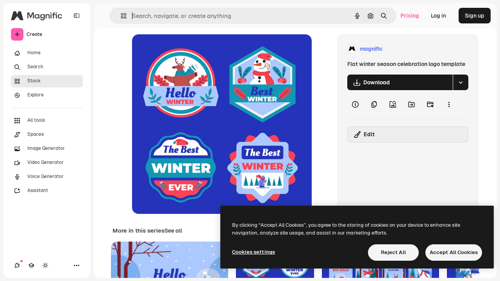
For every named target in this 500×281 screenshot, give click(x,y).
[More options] (449, 104)
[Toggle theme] (45, 265)
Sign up (474, 15)
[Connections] (17, 265)
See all (173, 230)
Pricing (409, 15)
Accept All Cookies (454, 252)
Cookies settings (253, 252)
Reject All (393, 252)
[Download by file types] (460, 82)
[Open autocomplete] (120, 16)
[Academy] (31, 265)
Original (182, 49)
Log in (438, 15)
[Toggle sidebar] (76, 15)
